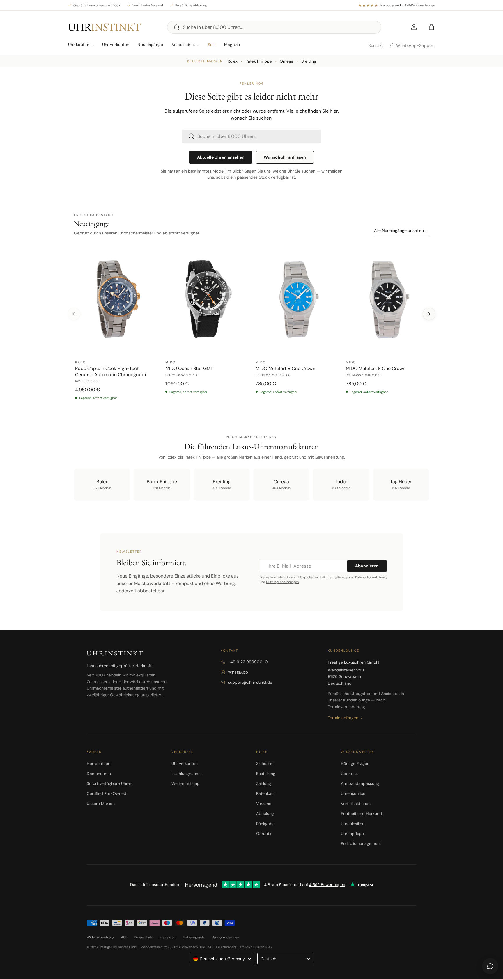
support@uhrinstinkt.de (250, 682)
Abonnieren (367, 565)
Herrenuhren (98, 763)
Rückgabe (265, 823)
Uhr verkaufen (116, 44)
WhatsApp (238, 672)
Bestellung (265, 773)
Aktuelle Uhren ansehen (221, 157)
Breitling (308, 61)
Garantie (264, 833)
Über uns (349, 773)
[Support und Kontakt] (490, 966)
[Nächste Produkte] (429, 314)
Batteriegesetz (194, 937)
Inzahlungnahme (186, 773)
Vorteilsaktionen (356, 803)
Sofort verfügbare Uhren (109, 783)
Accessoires (183, 44)
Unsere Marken (101, 803)
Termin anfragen (343, 717)
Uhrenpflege (352, 833)
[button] (431, 27)
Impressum (168, 937)
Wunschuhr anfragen (285, 157)
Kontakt (376, 45)
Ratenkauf (265, 793)
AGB (124, 937)
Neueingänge (150, 44)
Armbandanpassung (360, 783)
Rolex (233, 61)
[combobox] (274, 27)
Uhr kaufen (78, 44)
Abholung (265, 813)
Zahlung (263, 783)
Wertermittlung (185, 783)
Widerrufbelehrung (100, 937)
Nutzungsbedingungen (282, 582)
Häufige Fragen (355, 763)
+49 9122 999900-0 (248, 661)
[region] (251, 325)
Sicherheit (265, 763)
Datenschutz (143, 937)
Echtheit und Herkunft (361, 813)
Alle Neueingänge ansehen (401, 230)
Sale (212, 44)
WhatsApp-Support (415, 45)
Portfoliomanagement (361, 843)
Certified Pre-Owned (106, 793)
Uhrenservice (353, 793)
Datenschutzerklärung (371, 577)
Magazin (232, 44)
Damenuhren (99, 773)
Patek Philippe (258, 61)
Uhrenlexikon (352, 823)
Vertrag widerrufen (225, 937)
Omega (286, 61)
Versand (264, 803)
